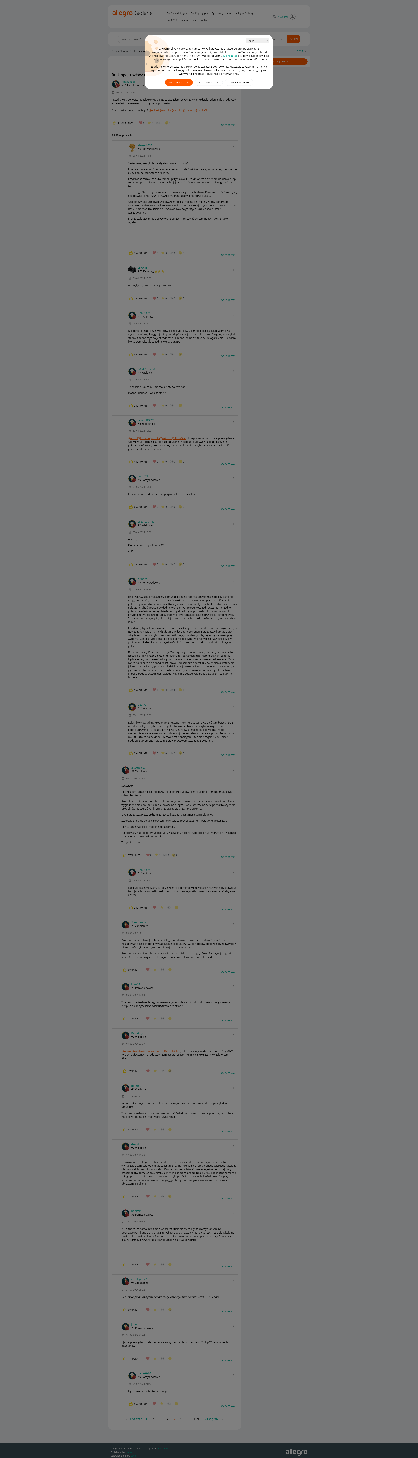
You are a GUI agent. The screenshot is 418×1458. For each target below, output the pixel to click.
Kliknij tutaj (230, 56)
